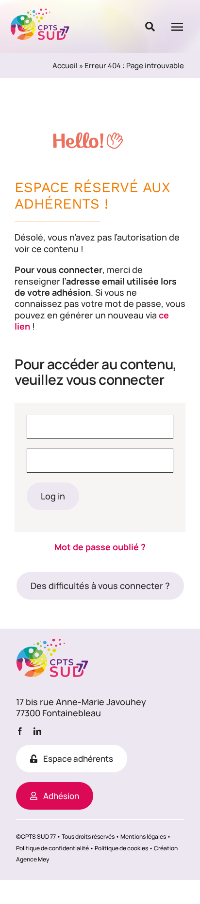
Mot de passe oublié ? (100, 547)
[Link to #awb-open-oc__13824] (177, 26)
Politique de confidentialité (52, 848)
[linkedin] (37, 731)
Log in (53, 496)
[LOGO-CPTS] (40, 12)
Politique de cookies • (124, 848)
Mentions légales (143, 836)
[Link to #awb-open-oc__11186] (150, 26)
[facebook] (20, 731)
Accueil (65, 65)
